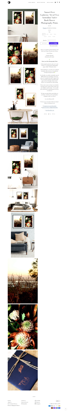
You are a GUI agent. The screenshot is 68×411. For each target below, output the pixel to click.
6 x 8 (47, 34)
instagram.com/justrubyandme (50, 106)
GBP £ (57, 401)
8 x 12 (55, 34)
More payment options (53, 45)
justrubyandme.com (50, 110)
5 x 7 (44, 34)
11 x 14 (45, 36)
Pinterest (38, 402)
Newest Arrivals (31, 2)
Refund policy (24, 404)
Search (9, 400)
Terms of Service (24, 402)
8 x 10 (51, 34)
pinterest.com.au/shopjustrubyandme (50, 107)
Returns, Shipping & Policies (14, 405)
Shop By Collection (41, 2)
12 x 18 (54, 36)
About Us (10, 402)
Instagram (38, 404)
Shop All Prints (50, 2)
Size (49, 32)
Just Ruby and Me (56, 403)
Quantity (45, 40)
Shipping (44, 28)
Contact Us (23, 400)
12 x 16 (49, 36)
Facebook (38, 400)
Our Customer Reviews (12, 404)
